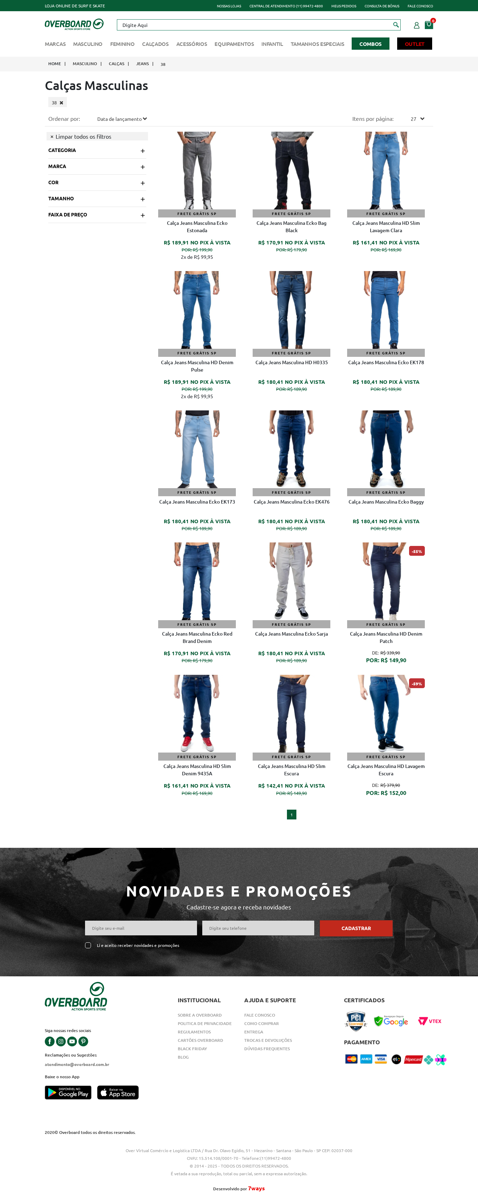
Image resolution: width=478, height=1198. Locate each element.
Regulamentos (194, 1032)
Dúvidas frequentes (267, 1049)
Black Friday (192, 1049)
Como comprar (261, 1023)
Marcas (55, 43)
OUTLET (414, 43)
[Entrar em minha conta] (417, 24)
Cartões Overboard (200, 1040)
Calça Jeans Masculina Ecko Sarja (291, 633)
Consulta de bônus (382, 5)
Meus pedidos (343, 5)
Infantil (272, 43)
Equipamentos (234, 43)
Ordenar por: (64, 118)
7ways (256, 1188)
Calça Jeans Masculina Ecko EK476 (292, 501)
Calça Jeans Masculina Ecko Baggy (386, 501)
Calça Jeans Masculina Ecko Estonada (197, 227)
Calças (116, 64)
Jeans (142, 64)
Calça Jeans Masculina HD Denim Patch (386, 637)
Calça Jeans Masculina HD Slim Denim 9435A (197, 770)
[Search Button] (396, 24)
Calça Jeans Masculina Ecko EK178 (386, 362)
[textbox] (258, 24)
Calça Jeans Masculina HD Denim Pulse (197, 366)
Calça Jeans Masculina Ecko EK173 (197, 501)
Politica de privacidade (205, 1023)
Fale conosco (420, 5)
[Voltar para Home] (74, 23)
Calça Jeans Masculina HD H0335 (291, 362)
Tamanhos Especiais (317, 43)
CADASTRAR (356, 928)
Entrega (253, 1032)
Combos (370, 43)
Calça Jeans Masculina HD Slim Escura (291, 770)
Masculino (88, 43)
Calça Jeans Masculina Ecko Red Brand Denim (197, 637)
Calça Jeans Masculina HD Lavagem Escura (386, 770)
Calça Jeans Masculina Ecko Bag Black (291, 227)
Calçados (155, 43)
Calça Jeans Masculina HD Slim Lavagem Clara (386, 227)
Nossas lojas (229, 5)
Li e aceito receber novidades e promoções (138, 945)
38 (163, 64)
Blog (183, 1057)
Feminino (122, 43)
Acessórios (191, 43)
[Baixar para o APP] (71, 1093)
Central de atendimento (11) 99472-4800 (286, 5)
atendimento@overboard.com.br (77, 1064)
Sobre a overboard (200, 1015)
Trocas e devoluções (268, 1040)
